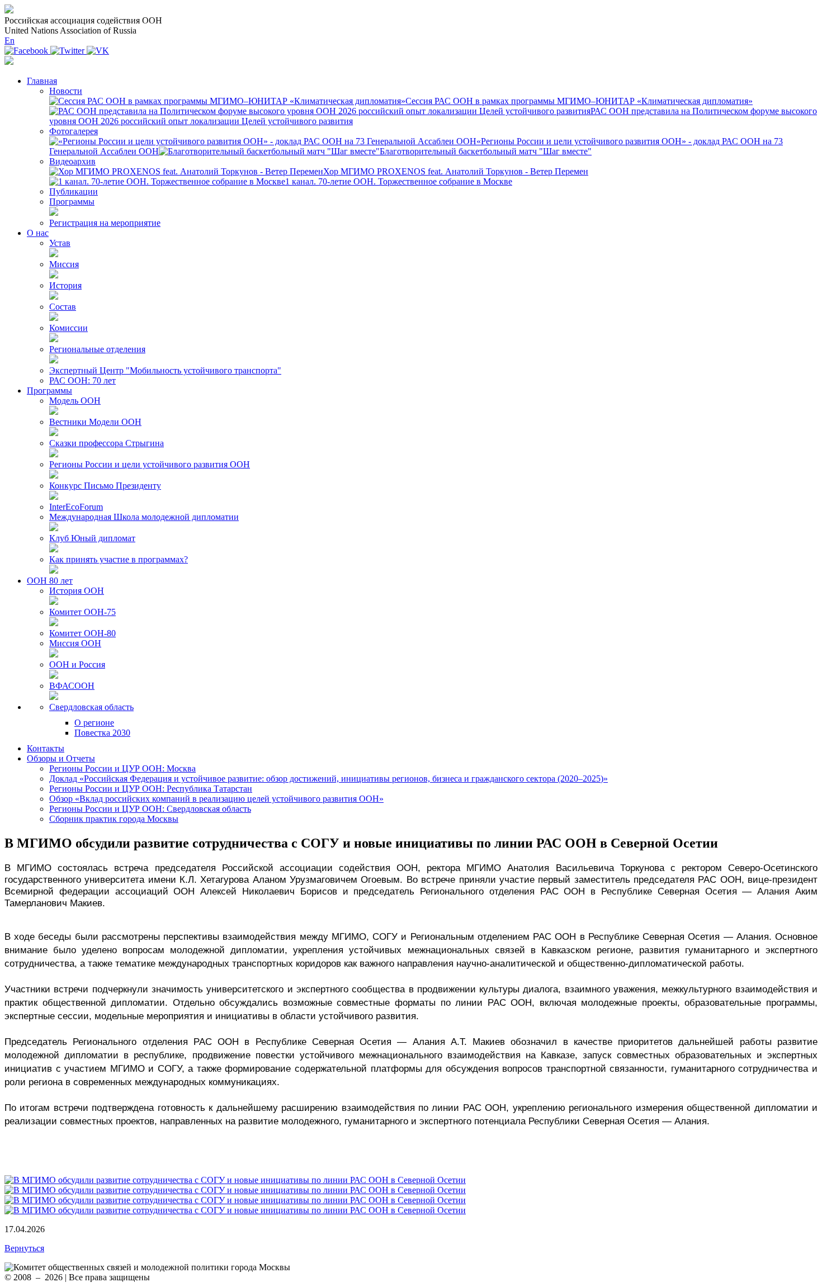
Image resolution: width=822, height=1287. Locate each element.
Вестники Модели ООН (95, 422)
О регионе (94, 722)
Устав (59, 243)
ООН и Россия (77, 664)
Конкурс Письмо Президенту (105, 485)
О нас (38, 233)
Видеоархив (72, 161)
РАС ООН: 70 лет (82, 380)
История (65, 285)
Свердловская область (91, 707)
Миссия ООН (75, 643)
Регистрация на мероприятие (104, 223)
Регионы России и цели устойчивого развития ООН (149, 464)
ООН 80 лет (50, 580)
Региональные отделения (97, 349)
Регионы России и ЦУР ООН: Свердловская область (150, 808)
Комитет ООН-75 (82, 612)
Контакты (45, 748)
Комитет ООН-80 (82, 633)
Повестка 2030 (102, 732)
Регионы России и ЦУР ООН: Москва (122, 768)
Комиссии (68, 328)
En (9, 40)
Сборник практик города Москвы (113, 819)
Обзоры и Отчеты (61, 758)
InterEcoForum (76, 507)
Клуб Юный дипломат (92, 538)
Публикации (73, 191)
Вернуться (24, 1248)
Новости (65, 91)
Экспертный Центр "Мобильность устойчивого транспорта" (165, 370)
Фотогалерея (73, 131)
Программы (72, 201)
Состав (62, 306)
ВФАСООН (72, 685)
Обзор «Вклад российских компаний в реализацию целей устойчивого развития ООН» (216, 798)
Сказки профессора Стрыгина (106, 443)
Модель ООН (75, 400)
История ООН (76, 590)
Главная (42, 81)
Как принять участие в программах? (118, 559)
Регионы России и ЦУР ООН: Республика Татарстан (150, 788)
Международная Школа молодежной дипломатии (144, 517)
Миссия (64, 264)
